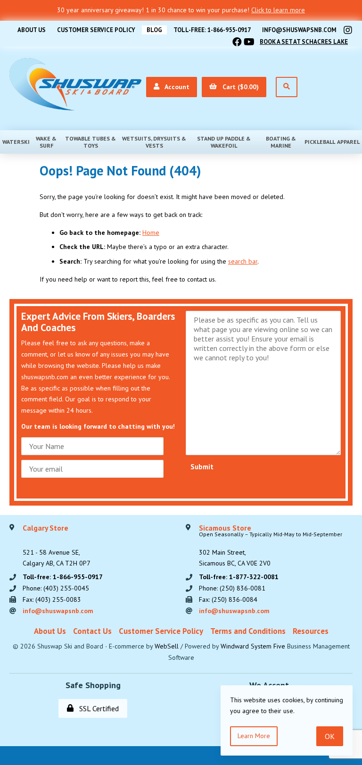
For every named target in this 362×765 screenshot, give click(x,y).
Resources (311, 631)
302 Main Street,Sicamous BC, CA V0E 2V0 (270, 546)
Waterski (16, 141)
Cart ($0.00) (239, 87)
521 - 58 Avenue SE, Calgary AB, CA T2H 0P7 (56, 546)
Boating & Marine (281, 142)
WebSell (167, 646)
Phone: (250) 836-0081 (232, 588)
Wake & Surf (46, 142)
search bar (242, 261)
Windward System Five (253, 646)
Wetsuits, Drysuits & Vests (154, 142)
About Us (31, 30)
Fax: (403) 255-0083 (52, 599)
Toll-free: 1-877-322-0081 (239, 577)
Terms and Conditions (248, 631)
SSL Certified (97, 708)
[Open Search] (286, 87)
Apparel (348, 141)
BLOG (154, 30)
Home (150, 232)
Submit (202, 466)
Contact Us (92, 631)
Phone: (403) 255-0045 (56, 588)
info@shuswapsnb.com (299, 30)
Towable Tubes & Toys (90, 142)
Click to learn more (278, 10)
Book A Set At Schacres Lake (304, 42)
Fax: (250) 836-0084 (228, 599)
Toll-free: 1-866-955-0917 (212, 30)
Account (175, 87)
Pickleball (319, 141)
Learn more (254, 736)
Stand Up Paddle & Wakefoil (224, 142)
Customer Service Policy (96, 30)
